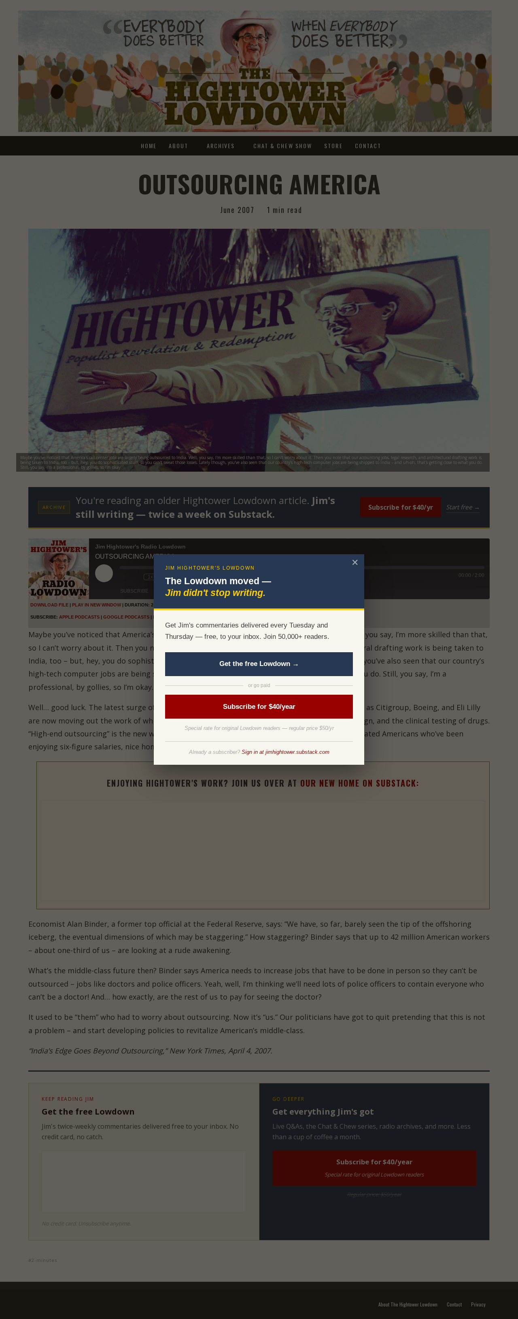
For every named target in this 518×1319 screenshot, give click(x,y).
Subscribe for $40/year (259, 707)
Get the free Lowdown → (259, 664)
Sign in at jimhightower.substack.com (285, 752)
